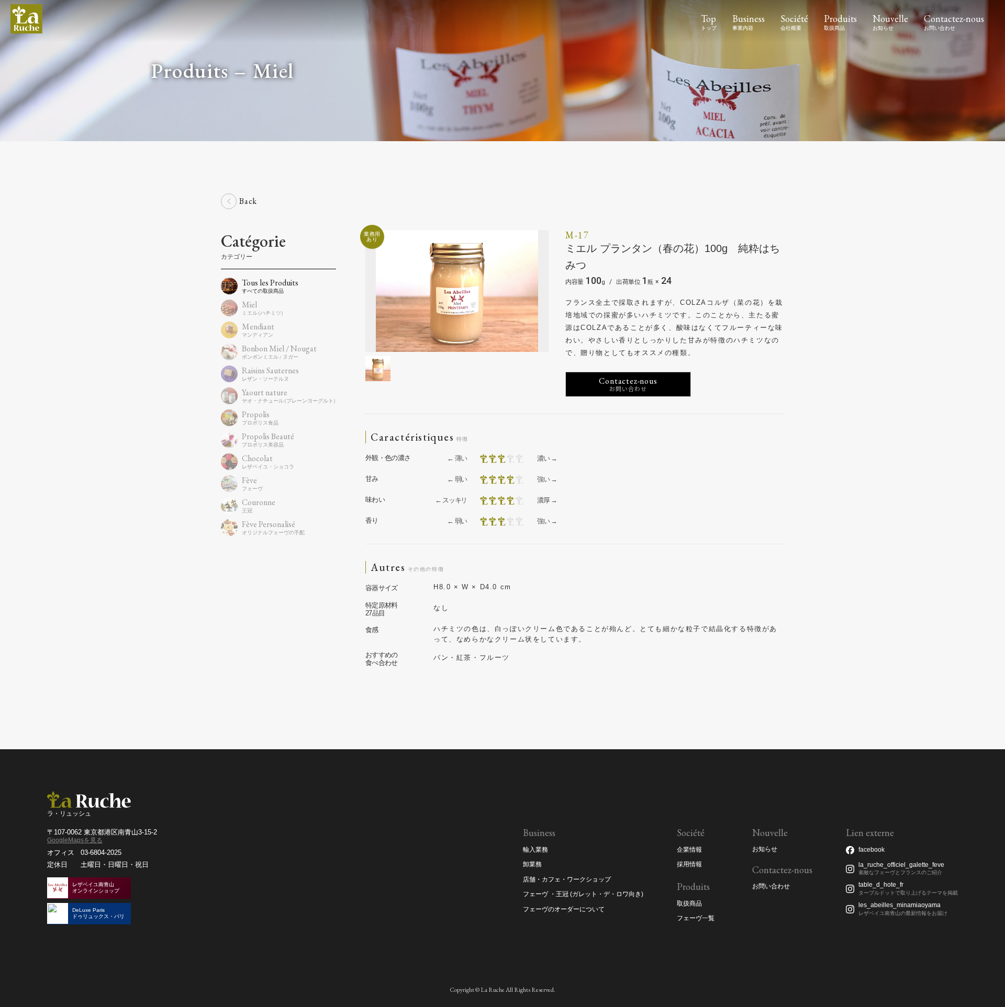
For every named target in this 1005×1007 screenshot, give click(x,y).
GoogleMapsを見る (75, 840)
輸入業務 (535, 849)
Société (794, 19)
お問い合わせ (771, 886)
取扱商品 (689, 903)
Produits (840, 19)
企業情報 (689, 849)
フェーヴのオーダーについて (564, 909)
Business (748, 19)
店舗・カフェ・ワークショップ (567, 879)
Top (708, 19)
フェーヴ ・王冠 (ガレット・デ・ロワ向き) (583, 894)
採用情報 (689, 864)
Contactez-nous (954, 19)
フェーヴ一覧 (695, 918)
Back (248, 201)
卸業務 (532, 864)
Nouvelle (890, 19)
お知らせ (764, 849)
